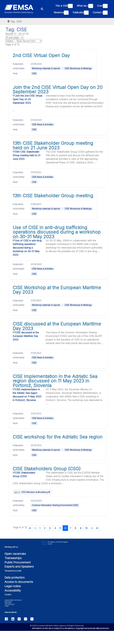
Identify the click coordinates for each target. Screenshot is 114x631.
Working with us (11, 547)
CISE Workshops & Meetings (78, 68)
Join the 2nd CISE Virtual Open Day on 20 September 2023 (58, 89)
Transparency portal (13, 571)
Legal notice (13, 586)
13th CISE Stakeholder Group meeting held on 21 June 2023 (53, 145)
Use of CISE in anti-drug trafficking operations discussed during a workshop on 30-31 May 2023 (57, 232)
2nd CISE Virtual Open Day (41, 55)
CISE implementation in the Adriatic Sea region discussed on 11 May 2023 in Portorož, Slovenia (55, 381)
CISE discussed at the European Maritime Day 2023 (57, 326)
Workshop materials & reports (46, 68)
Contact (8, 594)
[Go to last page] (97, 528)
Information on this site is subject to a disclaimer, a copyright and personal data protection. (70, 628)
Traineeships (13, 558)
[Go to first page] (30, 528)
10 (86, 528)
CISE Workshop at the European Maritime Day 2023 (57, 290)
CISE (34, 73)
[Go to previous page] (35, 528)
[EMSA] (19, 9)
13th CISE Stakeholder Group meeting (53, 195)
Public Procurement (18, 562)
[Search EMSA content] (42, 9)
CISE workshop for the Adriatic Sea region (58, 436)
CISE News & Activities (42, 124)
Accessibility (13, 590)
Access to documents (19, 582)
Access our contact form (11, 612)
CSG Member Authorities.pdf (35, 492)
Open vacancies (15, 553)
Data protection (15, 577)
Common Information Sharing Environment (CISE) (55, 505)
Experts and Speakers (19, 566)
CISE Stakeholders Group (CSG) (47, 468)
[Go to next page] (91, 528)
